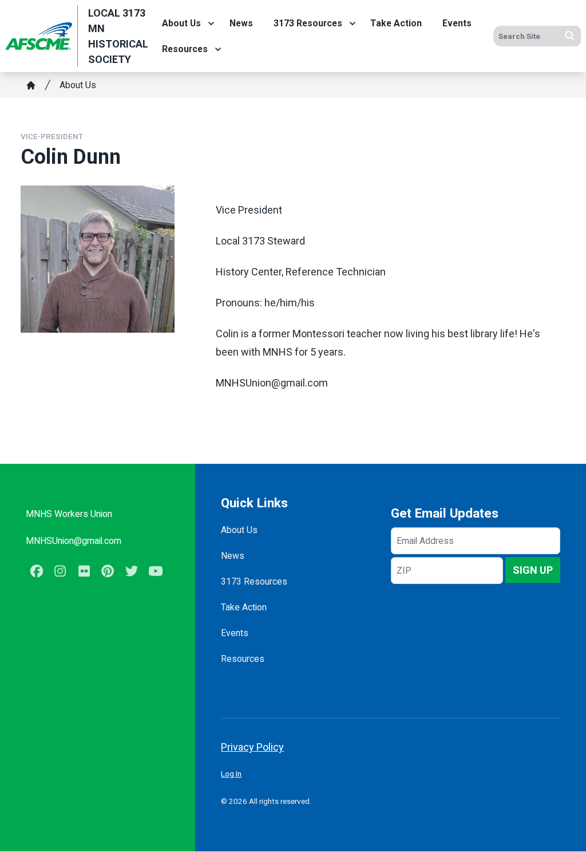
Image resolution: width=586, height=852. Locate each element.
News (241, 23)
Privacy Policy (252, 747)
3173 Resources (308, 23)
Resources (185, 49)
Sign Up (533, 570)
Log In (231, 773)
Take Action (396, 23)
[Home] (31, 85)
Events (457, 23)
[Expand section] (211, 23)
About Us (181, 23)
